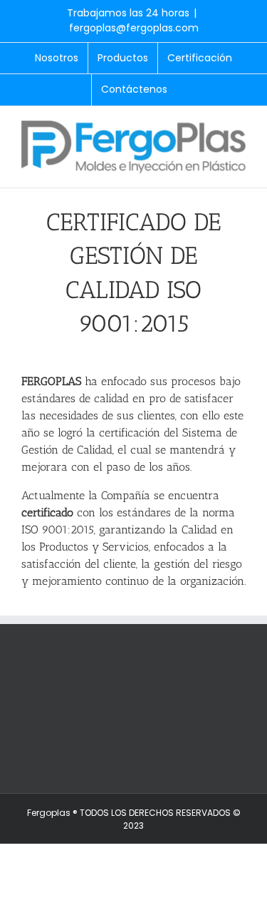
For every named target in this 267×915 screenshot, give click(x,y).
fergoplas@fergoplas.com (134, 28)
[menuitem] (57, 58)
